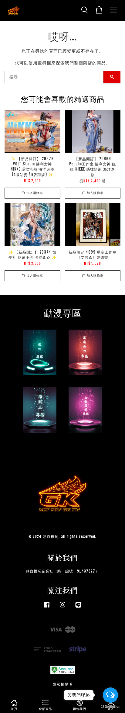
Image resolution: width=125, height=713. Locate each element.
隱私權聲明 (63, 684)
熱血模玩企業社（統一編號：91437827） (62, 571)
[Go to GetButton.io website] (110, 707)
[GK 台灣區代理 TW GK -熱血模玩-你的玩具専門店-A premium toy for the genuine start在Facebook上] (46, 607)
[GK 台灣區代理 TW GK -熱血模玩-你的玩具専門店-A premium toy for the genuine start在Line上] (78, 607)
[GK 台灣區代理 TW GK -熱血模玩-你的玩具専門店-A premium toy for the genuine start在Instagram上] (62, 607)
